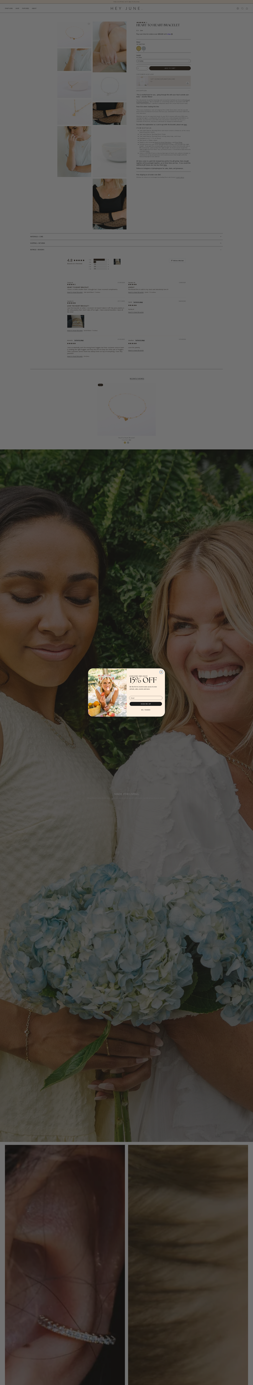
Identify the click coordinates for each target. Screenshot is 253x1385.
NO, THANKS (145, 710)
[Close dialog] (161, 672)
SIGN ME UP (146, 704)
